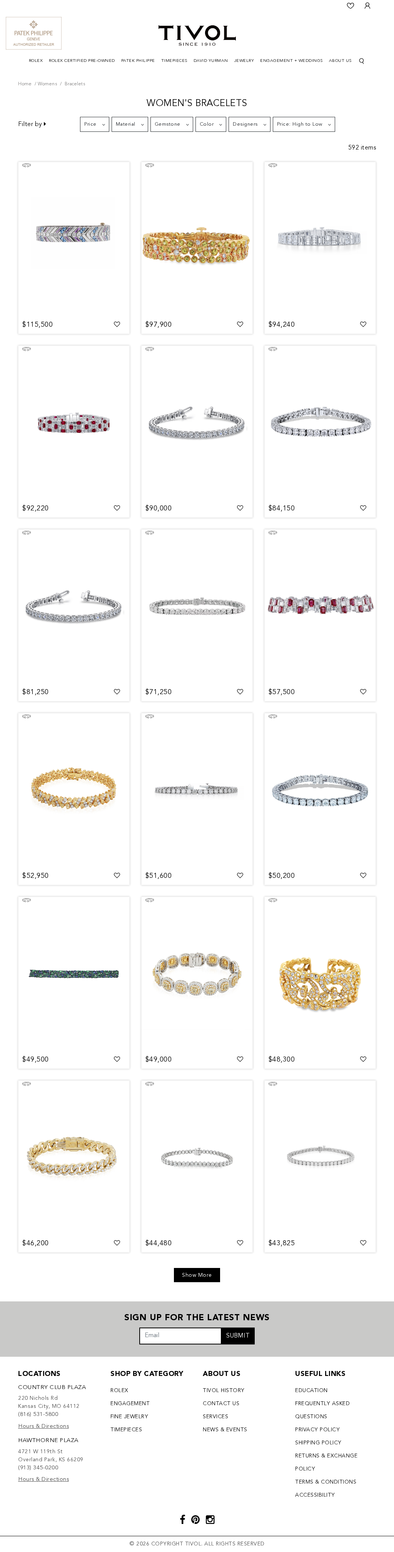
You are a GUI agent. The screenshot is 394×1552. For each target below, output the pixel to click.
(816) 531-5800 (38, 1414)
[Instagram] (210, 1520)
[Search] (362, 61)
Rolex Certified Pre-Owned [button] (82, 61)
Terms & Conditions (325, 1482)
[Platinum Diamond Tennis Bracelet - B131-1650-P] (197, 423)
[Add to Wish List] (117, 325)
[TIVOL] (197, 35)
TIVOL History (224, 1390)
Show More (197, 1275)
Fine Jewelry (129, 1416)
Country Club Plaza (52, 1388)
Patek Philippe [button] (138, 61)
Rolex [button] (36, 61)
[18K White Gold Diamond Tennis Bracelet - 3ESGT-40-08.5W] (320, 423)
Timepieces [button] (174, 61)
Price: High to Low (299, 124)
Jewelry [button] (244, 61)
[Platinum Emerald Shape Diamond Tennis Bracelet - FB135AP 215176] (320, 239)
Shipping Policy (318, 1443)
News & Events (225, 1429)
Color (207, 124)
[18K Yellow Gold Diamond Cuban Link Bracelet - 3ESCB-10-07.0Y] (73, 1158)
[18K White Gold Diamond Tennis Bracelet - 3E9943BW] (320, 1158)
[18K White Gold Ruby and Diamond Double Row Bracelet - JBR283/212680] (320, 606)
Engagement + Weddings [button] (291, 61)
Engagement (130, 1403)
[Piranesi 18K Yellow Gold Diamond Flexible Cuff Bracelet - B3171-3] (320, 974)
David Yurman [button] (211, 61)
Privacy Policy (317, 1429)
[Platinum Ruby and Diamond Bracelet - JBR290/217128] (73, 423)
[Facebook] (183, 1520)
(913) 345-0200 (38, 1468)
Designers (245, 124)
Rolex (119, 1390)
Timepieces (126, 1429)
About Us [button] (340, 61)
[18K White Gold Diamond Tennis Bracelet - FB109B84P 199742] (197, 790)
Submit (238, 1336)
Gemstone (167, 124)
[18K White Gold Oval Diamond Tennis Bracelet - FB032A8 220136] (197, 1158)
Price (90, 124)
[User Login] (367, 6)
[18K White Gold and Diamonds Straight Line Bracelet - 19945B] (197, 606)
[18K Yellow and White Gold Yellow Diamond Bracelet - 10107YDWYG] (197, 974)
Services (215, 1416)
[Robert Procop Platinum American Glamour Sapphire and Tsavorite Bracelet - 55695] (73, 974)
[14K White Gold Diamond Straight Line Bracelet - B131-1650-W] (73, 606)
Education (311, 1390)
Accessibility (315, 1495)
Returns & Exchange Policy (326, 1462)
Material (125, 124)
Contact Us (221, 1403)
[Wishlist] (350, 6)
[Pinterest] (195, 1520)
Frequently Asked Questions (322, 1410)
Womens (47, 84)
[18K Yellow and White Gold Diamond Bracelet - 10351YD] (73, 790)
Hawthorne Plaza (48, 1441)
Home (25, 84)
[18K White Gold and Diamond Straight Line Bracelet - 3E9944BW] (320, 790)
